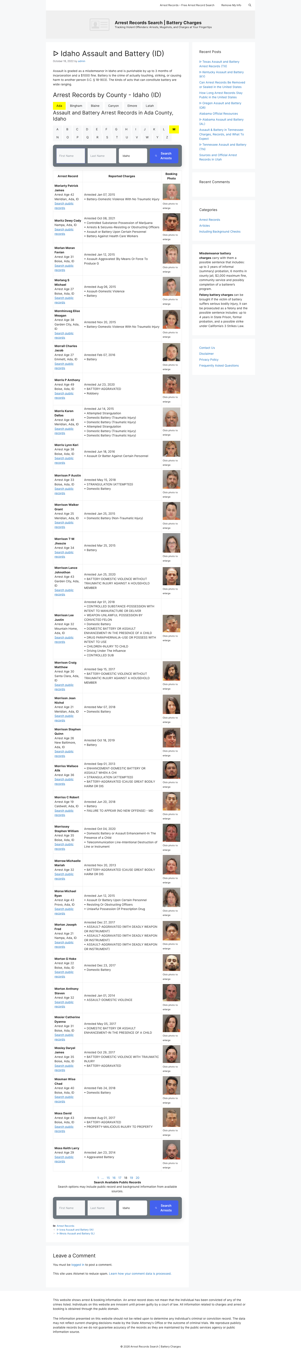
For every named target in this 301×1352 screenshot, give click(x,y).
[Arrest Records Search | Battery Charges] (100, 24)
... (102, 1178)
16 (114, 1178)
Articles (204, 225)
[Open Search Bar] (250, 5)
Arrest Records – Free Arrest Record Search (187, 5)
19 (131, 1178)
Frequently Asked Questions (219, 365)
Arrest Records (65, 1225)
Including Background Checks (220, 231)
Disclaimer (206, 353)
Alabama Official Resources (218, 113)
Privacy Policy (208, 359)
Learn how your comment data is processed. (140, 1273)
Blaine (95, 105)
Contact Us (207, 347)
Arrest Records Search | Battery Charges (158, 22)
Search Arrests (166, 156)
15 (108, 1178)
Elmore (132, 105)
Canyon (113, 105)
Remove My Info (231, 5)
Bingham (76, 105)
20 (137, 1178)
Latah (150, 105)
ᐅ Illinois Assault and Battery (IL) (76, 1233)
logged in (77, 1264)
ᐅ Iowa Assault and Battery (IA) (75, 1229)
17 (119, 1178)
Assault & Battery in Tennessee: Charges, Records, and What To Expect (221, 134)
